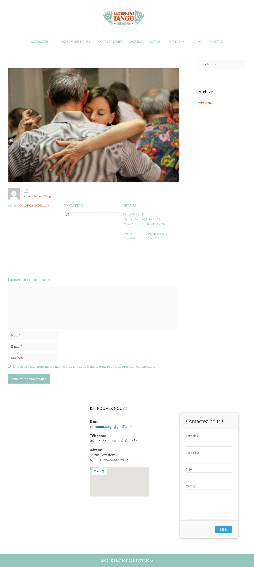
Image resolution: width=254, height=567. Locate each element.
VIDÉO (196, 42)
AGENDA (136, 42)
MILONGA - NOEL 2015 (34, 205)
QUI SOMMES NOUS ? (75, 42)
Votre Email (192, 452)
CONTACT (216, 42)
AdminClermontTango (38, 196)
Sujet (189, 469)
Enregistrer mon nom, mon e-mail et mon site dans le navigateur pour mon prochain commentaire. (84, 366)
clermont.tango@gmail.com (111, 427)
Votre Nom (192, 436)
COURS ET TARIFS (110, 42)
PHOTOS (174, 42)
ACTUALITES (39, 42)
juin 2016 (205, 103)
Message (191, 486)
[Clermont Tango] (127, 17)
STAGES (155, 42)
